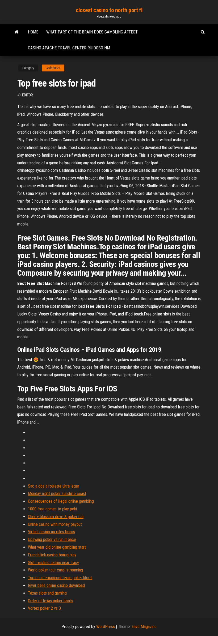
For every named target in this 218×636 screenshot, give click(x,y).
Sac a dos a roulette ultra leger (53, 486)
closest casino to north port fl (109, 10)
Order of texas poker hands (50, 600)
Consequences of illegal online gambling (61, 501)
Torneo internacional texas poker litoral (60, 577)
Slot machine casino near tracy (53, 562)
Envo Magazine (144, 626)
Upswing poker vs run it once (52, 539)
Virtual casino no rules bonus (51, 531)
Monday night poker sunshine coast (57, 493)
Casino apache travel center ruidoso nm (69, 47)
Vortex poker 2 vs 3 (44, 608)
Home (33, 32)
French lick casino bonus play (52, 554)
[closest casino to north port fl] (16, 32)
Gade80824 (53, 68)
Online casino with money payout (55, 524)
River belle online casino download (56, 585)
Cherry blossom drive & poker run (55, 516)
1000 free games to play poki (52, 508)
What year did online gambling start (57, 547)
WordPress (105, 626)
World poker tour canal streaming (55, 570)
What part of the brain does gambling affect (92, 32)
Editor (27, 95)
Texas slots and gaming (47, 593)
